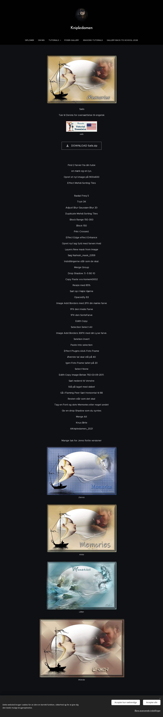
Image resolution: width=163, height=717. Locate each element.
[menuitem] (30, 40)
